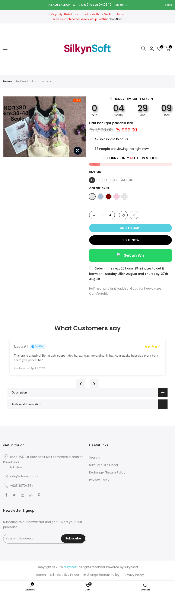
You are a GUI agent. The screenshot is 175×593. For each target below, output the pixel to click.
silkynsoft (131, 567)
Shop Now (115, 19)
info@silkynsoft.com (25, 476)
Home (7, 81)
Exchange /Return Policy (107, 472)
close (168, 5)
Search (94, 457)
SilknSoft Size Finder (103, 465)
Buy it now (130, 240)
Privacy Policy (99, 480)
